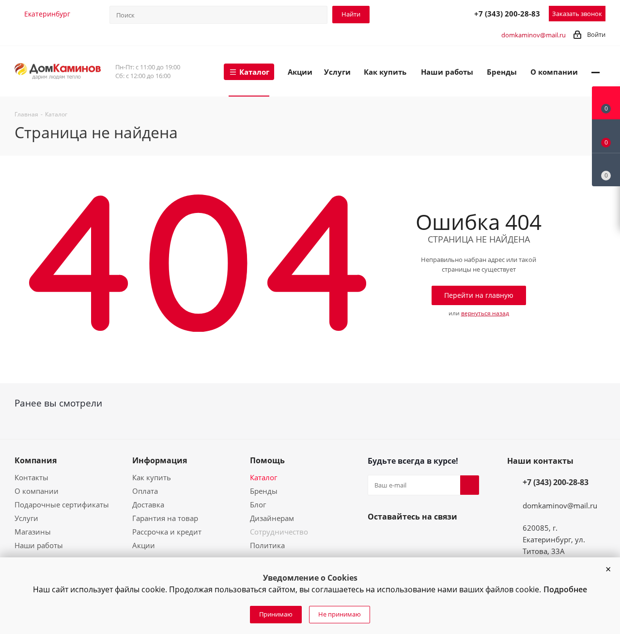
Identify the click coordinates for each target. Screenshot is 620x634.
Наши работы (39, 545)
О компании (37, 491)
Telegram (421, 13)
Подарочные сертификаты (62, 504)
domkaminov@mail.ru (533, 35)
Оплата (145, 491)
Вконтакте (377, 539)
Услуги (26, 518)
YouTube (400, 539)
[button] (607, 569)
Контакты (31, 477)
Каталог (263, 477)
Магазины (33, 531)
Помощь (267, 460)
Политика (267, 545)
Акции (143, 545)
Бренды (264, 491)
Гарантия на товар (165, 518)
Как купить (151, 477)
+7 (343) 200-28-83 (507, 13)
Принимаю (276, 614)
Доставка (148, 504)
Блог (258, 504)
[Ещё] (595, 71)
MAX (442, 13)
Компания (36, 460)
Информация (159, 460)
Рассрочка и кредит (167, 531)
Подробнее (565, 589)
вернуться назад (485, 313)
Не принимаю (339, 614)
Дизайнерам (272, 518)
